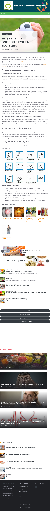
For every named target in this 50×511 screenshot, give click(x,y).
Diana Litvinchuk (9, 49)
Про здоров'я (22, 489)
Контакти (21, 507)
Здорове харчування (23, 486)
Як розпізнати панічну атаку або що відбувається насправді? (23, 384)
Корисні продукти (23, 491)
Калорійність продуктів (25, 314)
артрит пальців (24, 61)
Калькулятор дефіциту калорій (25, 318)
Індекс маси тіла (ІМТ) (25, 310)
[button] (48, 13)
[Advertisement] (25, 337)
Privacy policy (27, 507)
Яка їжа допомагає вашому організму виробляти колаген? (22, 365)
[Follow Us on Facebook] (36, 487)
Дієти (20, 496)
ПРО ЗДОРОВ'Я (7, 442)
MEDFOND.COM (26, 504)
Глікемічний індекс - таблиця (25, 321)
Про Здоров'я (7, 34)
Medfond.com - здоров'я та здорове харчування (30, 6)
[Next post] (47, 261)
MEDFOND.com (8, 483)
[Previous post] (3, 251)
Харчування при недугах (24, 493)
